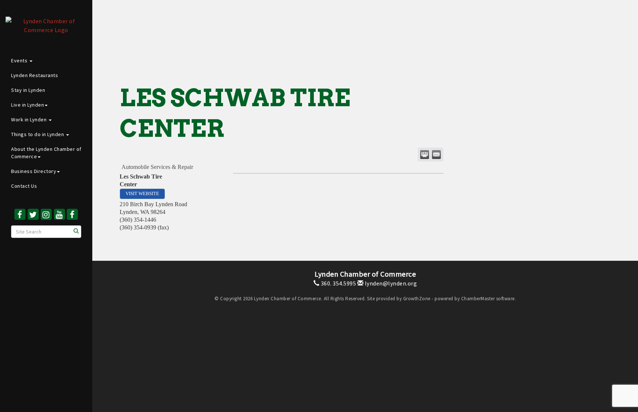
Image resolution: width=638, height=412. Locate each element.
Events (20, 60)
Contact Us (24, 186)
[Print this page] (424, 154)
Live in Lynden (27, 104)
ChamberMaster (478, 298)
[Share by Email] (436, 154)
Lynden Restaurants (34, 75)
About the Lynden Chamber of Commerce (46, 153)
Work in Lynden (29, 119)
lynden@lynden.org (390, 283)
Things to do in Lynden (38, 134)
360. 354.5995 (337, 283)
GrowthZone (417, 298)
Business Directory (33, 171)
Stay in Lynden (28, 90)
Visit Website (142, 193)
